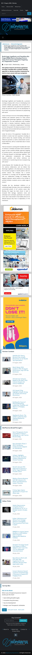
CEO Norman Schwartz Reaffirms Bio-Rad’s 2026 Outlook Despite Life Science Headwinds (20, 381)
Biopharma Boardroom (12, 653)
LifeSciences (5, 44)
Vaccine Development (9, 603)
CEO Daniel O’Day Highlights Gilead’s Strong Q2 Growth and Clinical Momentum (20, 393)
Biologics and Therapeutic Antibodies (14, 605)
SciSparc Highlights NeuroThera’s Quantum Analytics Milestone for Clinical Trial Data (19, 457)
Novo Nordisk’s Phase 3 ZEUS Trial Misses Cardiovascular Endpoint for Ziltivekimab (20, 446)
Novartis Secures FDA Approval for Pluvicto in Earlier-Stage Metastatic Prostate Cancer (20, 469)
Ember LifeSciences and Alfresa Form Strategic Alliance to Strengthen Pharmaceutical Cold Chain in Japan (20, 521)
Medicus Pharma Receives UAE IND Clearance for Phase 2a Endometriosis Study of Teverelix (20, 481)
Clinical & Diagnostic (16, 44)
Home (3, 6)
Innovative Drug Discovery (10, 600)
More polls (21, 609)
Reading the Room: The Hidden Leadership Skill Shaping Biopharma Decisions (19, 417)
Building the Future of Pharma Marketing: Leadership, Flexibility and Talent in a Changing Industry (20, 405)
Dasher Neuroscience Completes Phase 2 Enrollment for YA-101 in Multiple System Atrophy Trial (20, 508)
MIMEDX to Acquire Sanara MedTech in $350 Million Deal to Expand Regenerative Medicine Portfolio (21, 535)
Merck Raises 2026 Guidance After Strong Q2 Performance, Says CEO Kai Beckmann (21, 369)
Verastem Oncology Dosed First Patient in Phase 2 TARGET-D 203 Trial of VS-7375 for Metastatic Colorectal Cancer (20, 548)
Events (21, 10)
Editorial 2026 (9, 6)
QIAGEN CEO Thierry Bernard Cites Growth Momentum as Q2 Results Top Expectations (20, 358)
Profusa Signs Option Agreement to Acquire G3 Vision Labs (20, 491)
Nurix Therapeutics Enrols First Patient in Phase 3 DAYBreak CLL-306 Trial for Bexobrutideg (21, 434)
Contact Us (24, 629)
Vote (4, 610)
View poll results (12, 609)
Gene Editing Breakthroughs (11, 598)
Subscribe (15, 10)
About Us (6, 629)
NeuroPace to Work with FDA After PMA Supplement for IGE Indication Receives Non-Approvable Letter (20, 561)
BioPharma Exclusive (7, 10)
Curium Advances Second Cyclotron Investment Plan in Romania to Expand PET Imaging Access (20, 573)
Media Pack (17, 6)
